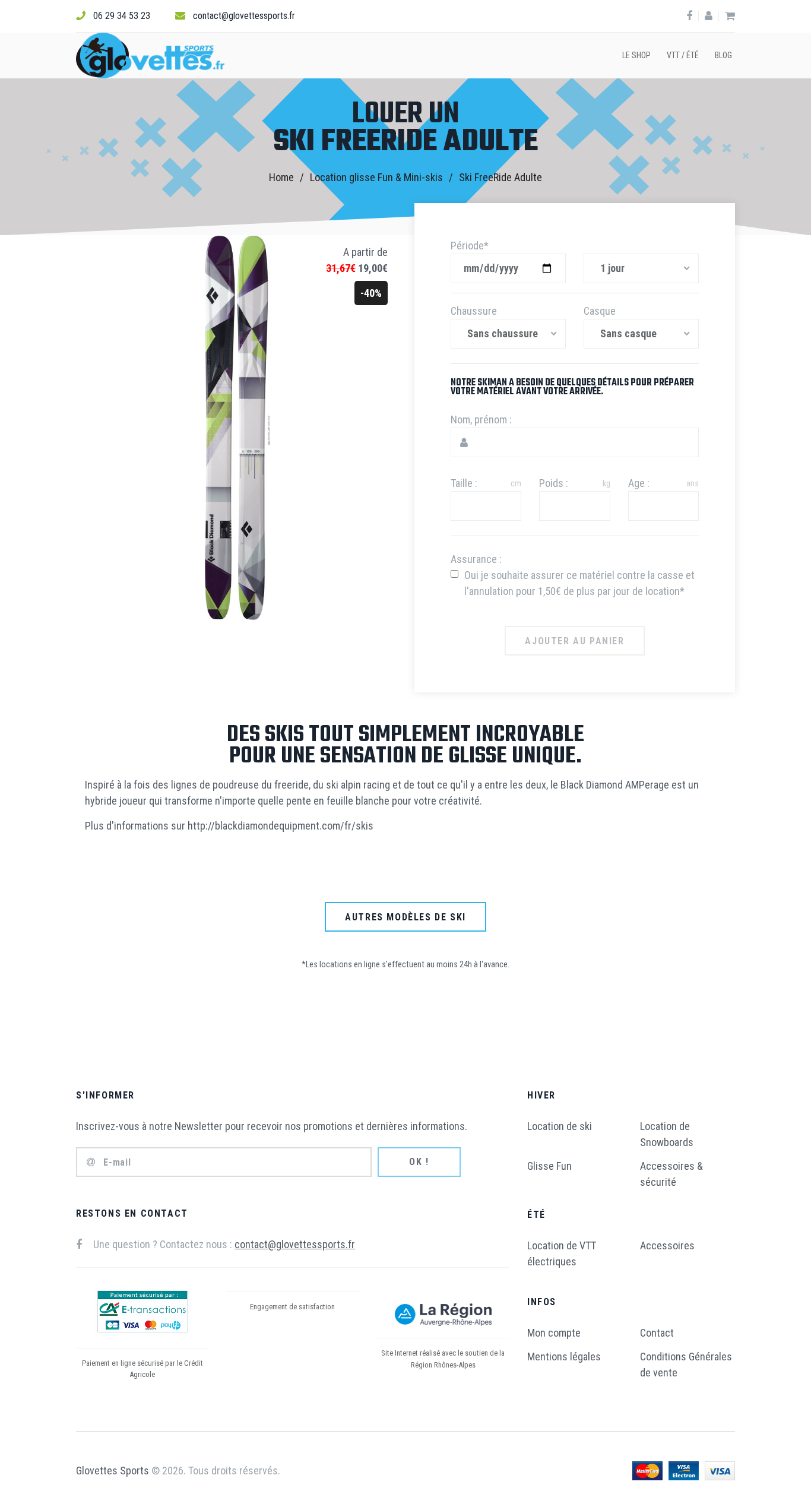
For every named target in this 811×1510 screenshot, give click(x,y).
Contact (657, 1333)
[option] (405, 157)
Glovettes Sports (112, 1470)
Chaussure (474, 311)
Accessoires (667, 1245)
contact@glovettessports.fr (244, 15)
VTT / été (683, 55)
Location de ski (559, 1126)
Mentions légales (564, 1356)
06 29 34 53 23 (121, 15)
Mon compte (554, 1333)
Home (281, 177)
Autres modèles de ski (405, 917)
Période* (470, 245)
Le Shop (636, 55)
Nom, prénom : (481, 419)
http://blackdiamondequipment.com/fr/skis (280, 825)
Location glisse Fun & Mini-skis (376, 177)
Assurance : (476, 559)
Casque (600, 311)
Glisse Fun (549, 1166)
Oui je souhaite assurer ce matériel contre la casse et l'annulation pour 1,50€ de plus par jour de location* (579, 583)
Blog (723, 55)
